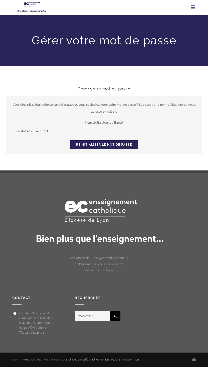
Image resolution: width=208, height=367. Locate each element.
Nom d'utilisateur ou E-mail (104, 122)
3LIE (137, 359)
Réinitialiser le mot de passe (104, 144)
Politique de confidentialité (82, 359)
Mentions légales (109, 359)
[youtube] (194, 359)
